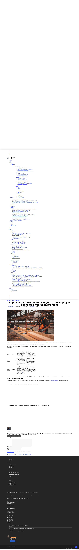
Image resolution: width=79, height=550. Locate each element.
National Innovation (12, 475)
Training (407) (11, 485)
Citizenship (10, 471)
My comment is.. (9, 446)
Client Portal (10, 460)
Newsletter (10, 467)
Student (10, 483)
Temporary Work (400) (12, 484)
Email (8, 448)
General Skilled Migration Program (14, 474)
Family (10, 473)
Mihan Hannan (11, 306)
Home (17, 307)
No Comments (31, 306)
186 (8, 300)
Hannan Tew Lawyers (14, 535)
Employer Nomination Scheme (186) (14, 472)
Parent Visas (10, 476)
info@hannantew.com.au (54, 380)
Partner (10, 480)
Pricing (10, 458)
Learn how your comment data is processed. (24, 454)
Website (8, 449)
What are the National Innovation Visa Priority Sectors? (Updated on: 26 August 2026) (21, 528)
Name (8, 447)
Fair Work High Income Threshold (21, 372)
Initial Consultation (11, 459)
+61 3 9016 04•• (10, 505)
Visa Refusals (11, 481)
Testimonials (10, 465)
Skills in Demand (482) (12, 482)
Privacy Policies (11, 466)
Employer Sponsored (14, 300)
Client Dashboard (11, 464)
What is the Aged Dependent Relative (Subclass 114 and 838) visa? (18, 525)
